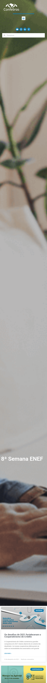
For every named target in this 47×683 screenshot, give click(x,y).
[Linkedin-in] (25, 29)
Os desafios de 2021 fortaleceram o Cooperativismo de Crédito (22, 635)
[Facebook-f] (28, 29)
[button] (23, 18)
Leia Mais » (7, 653)
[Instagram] (21, 29)
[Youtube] (17, 29)
